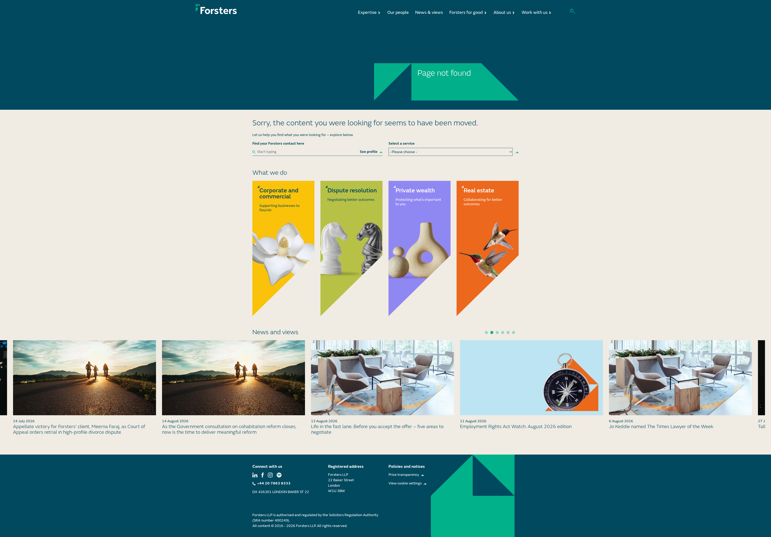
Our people (398, 12)
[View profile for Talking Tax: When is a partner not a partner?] (680, 377)
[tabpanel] (382, 386)
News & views (429, 12)
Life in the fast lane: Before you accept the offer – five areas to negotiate (228, 429)
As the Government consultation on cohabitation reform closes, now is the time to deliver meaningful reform (80, 429)
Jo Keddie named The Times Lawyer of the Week (512, 426)
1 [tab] (486, 332)
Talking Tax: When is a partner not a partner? (657, 426)
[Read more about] (283, 248)
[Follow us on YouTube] (279, 474)
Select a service (402, 143)
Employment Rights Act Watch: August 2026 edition (367, 426)
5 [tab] (508, 332)
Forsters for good (466, 12)
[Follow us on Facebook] (262, 474)
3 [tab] (497, 332)
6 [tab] (513, 332)
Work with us (535, 12)
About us (502, 12)
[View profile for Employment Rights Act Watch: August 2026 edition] (382, 377)
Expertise (367, 12)
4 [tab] (502, 332)
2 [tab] (491, 332)
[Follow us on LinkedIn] (254, 474)
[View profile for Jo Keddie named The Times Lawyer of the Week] (531, 377)
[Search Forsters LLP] (572, 11)
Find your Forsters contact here (278, 143)
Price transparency (404, 474)
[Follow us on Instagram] (270, 474)
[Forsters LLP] (216, 9)
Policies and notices (407, 466)
